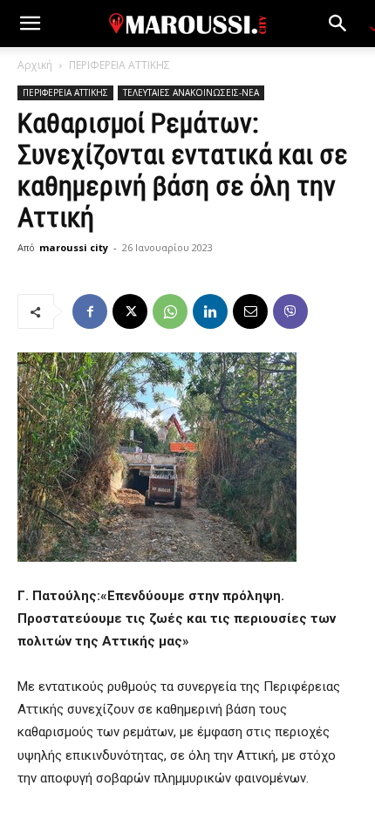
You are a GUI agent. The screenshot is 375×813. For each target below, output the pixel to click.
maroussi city (73, 247)
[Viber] (290, 311)
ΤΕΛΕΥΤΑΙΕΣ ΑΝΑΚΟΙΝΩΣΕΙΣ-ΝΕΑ (191, 92)
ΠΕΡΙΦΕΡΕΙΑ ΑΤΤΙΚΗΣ (119, 65)
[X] (129, 311)
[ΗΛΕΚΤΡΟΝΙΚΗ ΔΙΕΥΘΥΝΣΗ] (250, 311)
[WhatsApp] (170, 311)
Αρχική (34, 65)
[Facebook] (89, 311)
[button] (30, 23)
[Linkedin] (210, 311)
